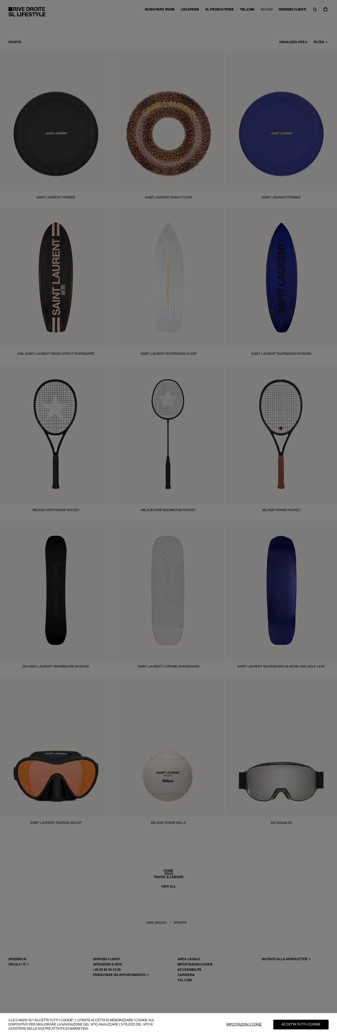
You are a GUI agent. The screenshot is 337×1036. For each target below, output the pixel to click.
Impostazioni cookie (244, 1024)
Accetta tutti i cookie (300, 1024)
